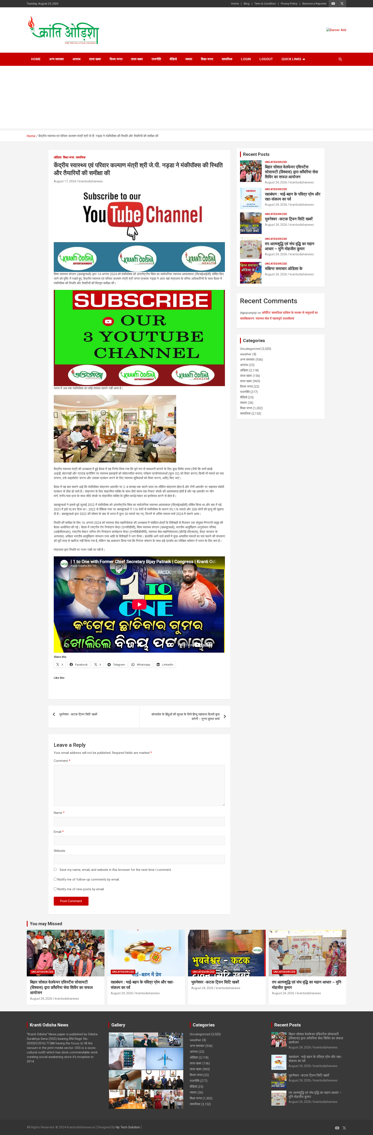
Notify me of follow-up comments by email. (88, 879)
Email (59, 832)
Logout (266, 59)
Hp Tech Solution (128, 1127)
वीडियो (173, 59)
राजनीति (156, 59)
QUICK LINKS (291, 59)
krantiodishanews (91, 181)
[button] (120, 1040)
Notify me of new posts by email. (80, 889)
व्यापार (188, 59)
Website (59, 851)
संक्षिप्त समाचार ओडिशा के (283, 268)
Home (235, 3)
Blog (247, 3)
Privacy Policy (289, 3)
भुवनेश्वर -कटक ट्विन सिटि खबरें (78, 714)
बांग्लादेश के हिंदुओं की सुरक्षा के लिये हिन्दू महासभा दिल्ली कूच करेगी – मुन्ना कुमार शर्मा (186, 716)
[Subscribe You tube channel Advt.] (139, 188)
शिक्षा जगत (207, 59)
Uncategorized (276, 162)
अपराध (77, 59)
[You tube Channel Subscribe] (139, 292)
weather (245, 354)
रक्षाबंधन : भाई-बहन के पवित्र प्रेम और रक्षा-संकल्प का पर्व (292, 197)
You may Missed (46, 923)
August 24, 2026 (276, 182)
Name (59, 813)
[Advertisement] (186, 98)
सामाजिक (227, 59)
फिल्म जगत (116, 59)
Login (246, 59)
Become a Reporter (314, 3)
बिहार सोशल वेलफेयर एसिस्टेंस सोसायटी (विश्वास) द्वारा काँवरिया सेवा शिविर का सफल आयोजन (291, 171)
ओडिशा (58, 157)
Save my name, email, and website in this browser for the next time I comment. (116, 870)
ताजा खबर (95, 59)
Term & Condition (265, 3)
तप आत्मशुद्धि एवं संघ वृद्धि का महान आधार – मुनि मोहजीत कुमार (289, 246)
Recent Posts (256, 154)
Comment (62, 761)
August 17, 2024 (65, 181)
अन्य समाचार (56, 59)
